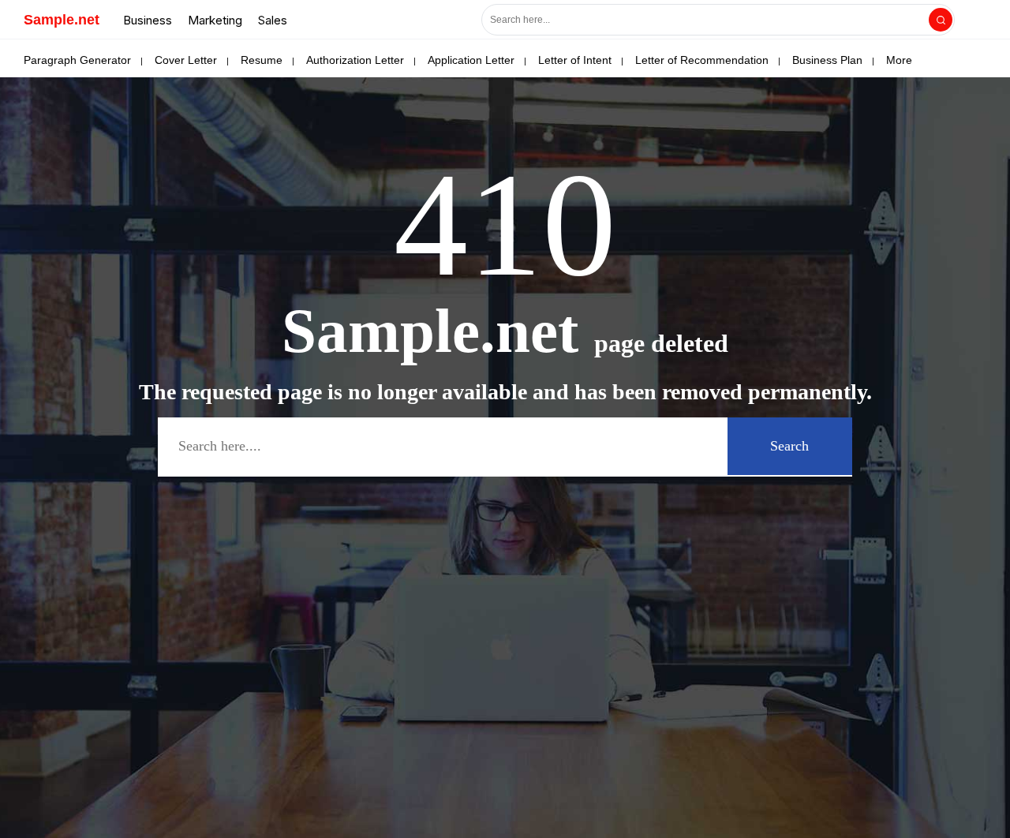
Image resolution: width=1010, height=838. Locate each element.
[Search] (940, 20)
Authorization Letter (355, 60)
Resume (261, 60)
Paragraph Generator (77, 60)
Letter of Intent (575, 60)
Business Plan (827, 60)
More (899, 60)
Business (147, 20)
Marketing (215, 20)
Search (789, 446)
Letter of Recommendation (702, 60)
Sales (272, 20)
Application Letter (471, 60)
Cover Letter (186, 60)
